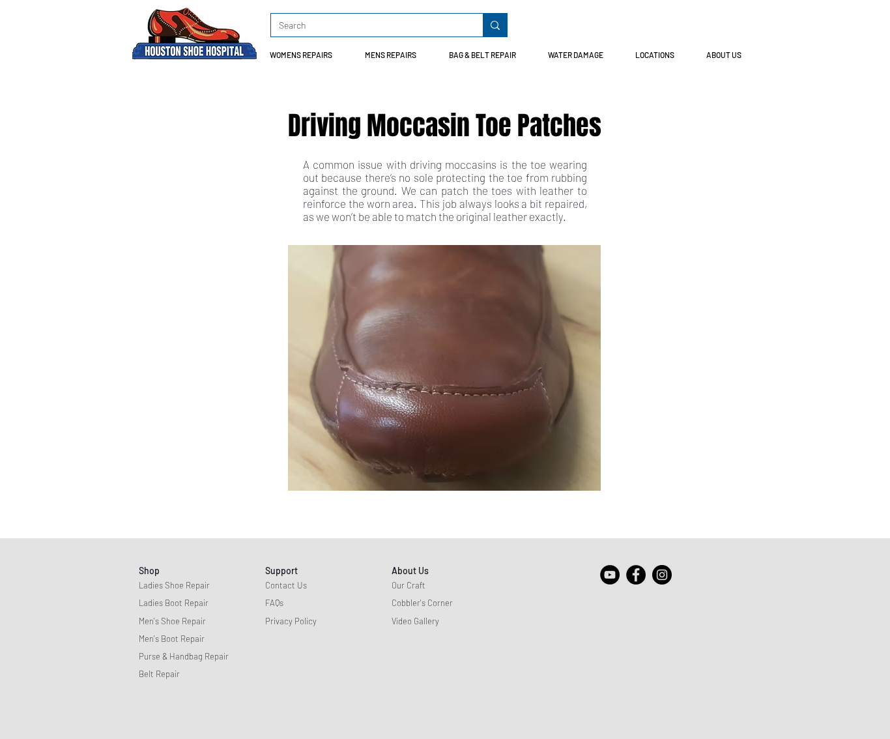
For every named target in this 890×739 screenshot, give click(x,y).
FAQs (274, 603)
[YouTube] (610, 575)
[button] (307, 55)
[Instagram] (662, 575)
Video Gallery (415, 621)
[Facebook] (636, 575)
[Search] (495, 25)
